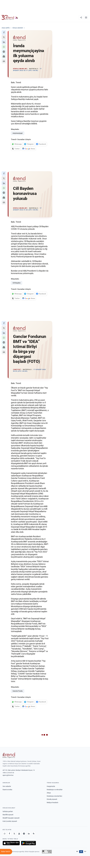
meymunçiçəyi (18, 133)
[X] (14, 834)
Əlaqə (49, 793)
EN (77, 851)
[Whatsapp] (5, 834)
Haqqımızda (51, 786)
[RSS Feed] (34, 834)
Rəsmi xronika (7, 789)
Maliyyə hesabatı (52, 802)
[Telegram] (24, 834)
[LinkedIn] (29, 834)
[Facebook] (9, 834)
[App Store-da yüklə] (11, 843)
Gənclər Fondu (18, 691)
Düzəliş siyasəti (52, 799)
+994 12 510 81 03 (8, 772)
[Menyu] (86, 17)
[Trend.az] (10, 17)
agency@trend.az (8, 775)
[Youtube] (19, 834)
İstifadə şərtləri (8, 811)
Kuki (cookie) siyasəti (10, 821)
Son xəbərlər (7, 786)
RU (85, 851)
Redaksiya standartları (54, 796)
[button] (4, 32)
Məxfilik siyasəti (8, 815)
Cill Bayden (17, 283)
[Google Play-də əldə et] (28, 843)
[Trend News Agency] (9, 755)
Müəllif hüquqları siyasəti (11, 818)
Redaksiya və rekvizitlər (54, 789)
